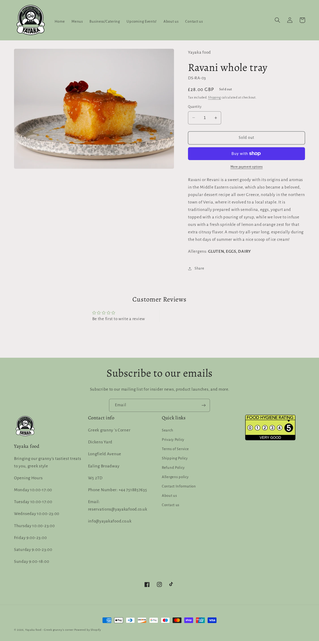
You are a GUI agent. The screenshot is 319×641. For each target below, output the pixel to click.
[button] (277, 20)
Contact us (170, 505)
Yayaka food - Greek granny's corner (49, 629)
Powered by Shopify (87, 629)
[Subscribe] (203, 405)
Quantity (195, 107)
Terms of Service (175, 449)
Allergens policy (175, 477)
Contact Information (179, 486)
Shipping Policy (175, 458)
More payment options (246, 166)
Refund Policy (173, 467)
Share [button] (199, 268)
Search (167, 430)
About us (169, 495)
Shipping (214, 97)
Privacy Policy (173, 439)
